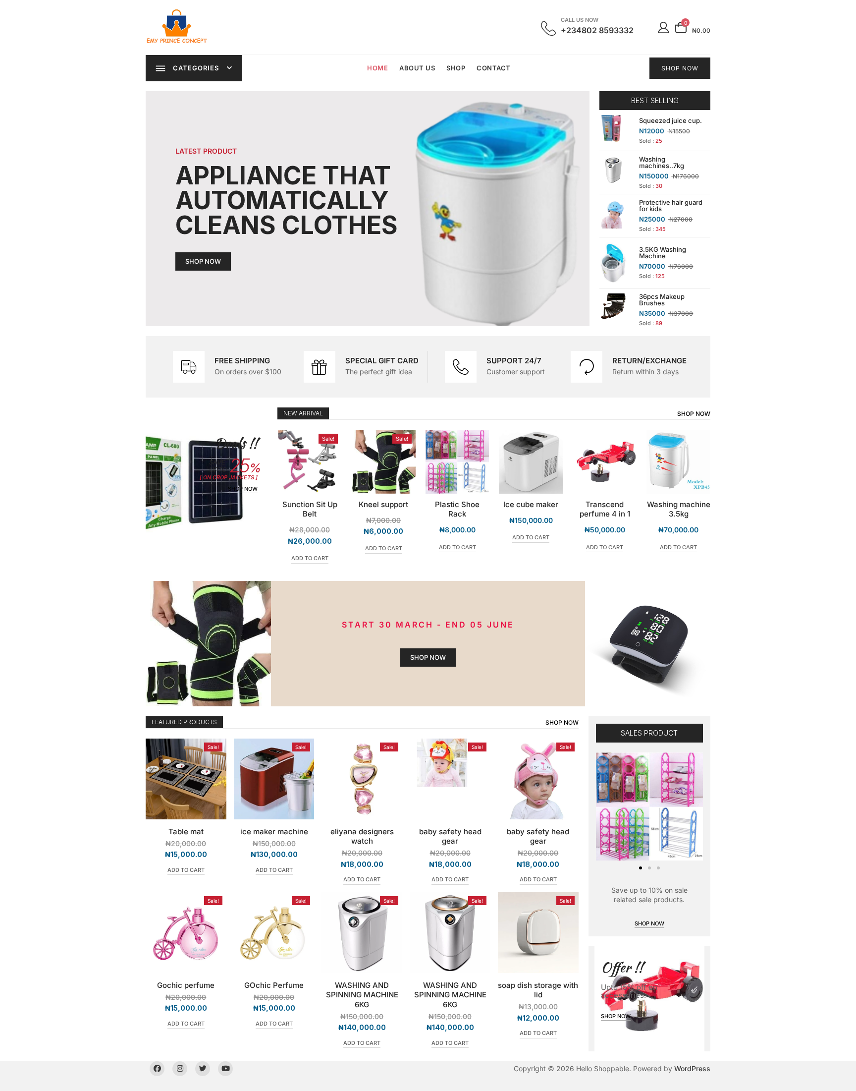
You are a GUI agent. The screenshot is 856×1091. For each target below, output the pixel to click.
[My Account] (663, 27)
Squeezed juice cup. (670, 120)
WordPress (692, 1068)
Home (377, 68)
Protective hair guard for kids (670, 205)
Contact (494, 68)
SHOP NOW (679, 68)
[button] (640, 867)
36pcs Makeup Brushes (662, 299)
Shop (455, 68)
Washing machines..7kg (661, 162)
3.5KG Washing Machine (662, 252)
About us (417, 68)
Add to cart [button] (309, 548)
